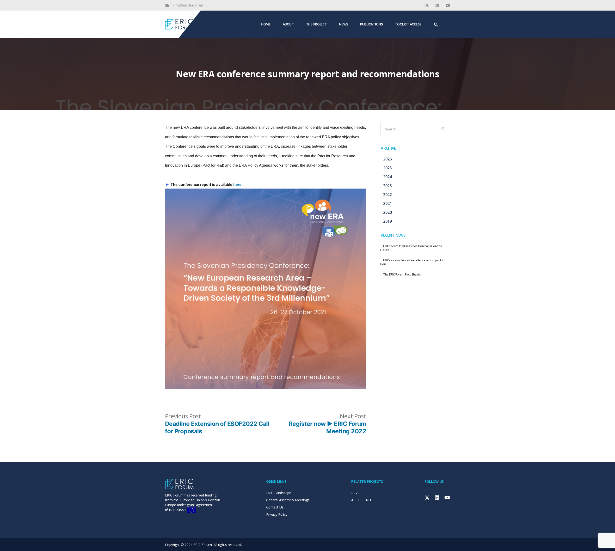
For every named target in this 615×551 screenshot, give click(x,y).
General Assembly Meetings (287, 500)
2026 (387, 159)
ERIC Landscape (278, 492)
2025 (387, 168)
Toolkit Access (408, 24)
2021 (387, 203)
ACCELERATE (361, 500)
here (237, 185)
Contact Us (274, 507)
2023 (387, 185)
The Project (316, 24)
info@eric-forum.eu (188, 5)
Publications (371, 24)
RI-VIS (355, 492)
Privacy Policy (276, 514)
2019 (387, 221)
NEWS (343, 24)
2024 (387, 176)
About (288, 24)
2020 (387, 212)
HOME (266, 24)
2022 (387, 194)
